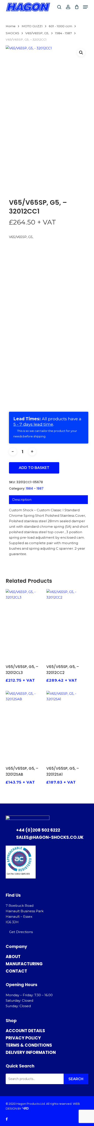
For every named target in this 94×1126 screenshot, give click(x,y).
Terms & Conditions (29, 1045)
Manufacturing (24, 964)
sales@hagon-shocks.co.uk (50, 837)
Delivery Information (31, 1052)
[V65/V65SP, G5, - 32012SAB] (25, 726)
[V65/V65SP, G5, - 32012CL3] (25, 624)
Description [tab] (21, 499)
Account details (25, 1031)
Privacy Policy (23, 1038)
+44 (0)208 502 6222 (38, 830)
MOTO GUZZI (32, 26)
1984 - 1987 (63, 33)
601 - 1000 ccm (60, 26)
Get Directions (21, 932)
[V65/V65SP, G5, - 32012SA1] (66, 726)
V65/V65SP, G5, (37, 33)
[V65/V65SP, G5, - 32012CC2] (66, 624)
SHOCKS (12, 33)
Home (11, 26)
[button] (85, 7)
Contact (16, 971)
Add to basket (34, 468)
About (13, 957)
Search (76, 1079)
